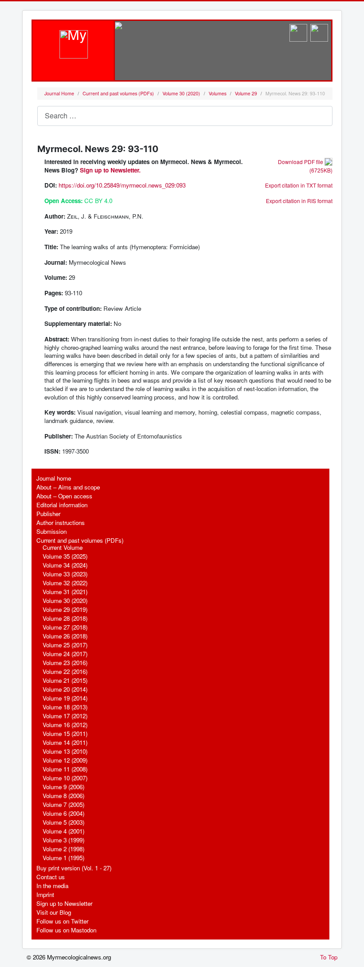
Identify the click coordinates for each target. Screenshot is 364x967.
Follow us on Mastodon (66, 930)
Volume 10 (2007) (65, 778)
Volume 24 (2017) (65, 654)
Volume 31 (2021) (65, 591)
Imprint (45, 894)
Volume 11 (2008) (65, 769)
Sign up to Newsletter (64, 903)
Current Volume (63, 547)
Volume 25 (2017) (65, 645)
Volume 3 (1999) (63, 840)
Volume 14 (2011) (65, 742)
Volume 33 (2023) (65, 574)
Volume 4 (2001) (63, 831)
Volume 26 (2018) (65, 636)
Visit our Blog (53, 912)
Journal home (53, 478)
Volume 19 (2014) (65, 698)
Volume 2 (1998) (63, 849)
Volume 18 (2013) (65, 707)
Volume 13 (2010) (65, 751)
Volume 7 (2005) (63, 804)
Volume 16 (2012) (65, 724)
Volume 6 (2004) (63, 813)
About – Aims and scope (68, 487)
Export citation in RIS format (299, 200)
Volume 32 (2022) (65, 583)
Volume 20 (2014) (65, 689)
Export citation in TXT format (298, 185)
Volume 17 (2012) (65, 716)
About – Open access (64, 496)
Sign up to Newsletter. (110, 170)
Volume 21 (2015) (65, 680)
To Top (328, 957)
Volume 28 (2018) (65, 618)
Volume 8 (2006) (63, 795)
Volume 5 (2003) (63, 822)
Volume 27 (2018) (65, 627)
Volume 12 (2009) (65, 760)
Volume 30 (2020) (65, 600)
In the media (52, 885)
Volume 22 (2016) (65, 671)
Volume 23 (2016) (65, 662)
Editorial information (61, 505)
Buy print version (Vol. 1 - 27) (73, 868)
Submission (51, 531)
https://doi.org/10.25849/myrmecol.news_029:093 (122, 185)
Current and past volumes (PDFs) (79, 540)
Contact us (50, 877)
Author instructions (60, 522)
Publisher (48, 513)
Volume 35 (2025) (65, 556)
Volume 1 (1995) (63, 857)
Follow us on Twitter (62, 921)
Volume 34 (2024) (65, 565)
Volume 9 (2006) (63, 787)
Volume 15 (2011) (65, 733)
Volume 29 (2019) (65, 609)
